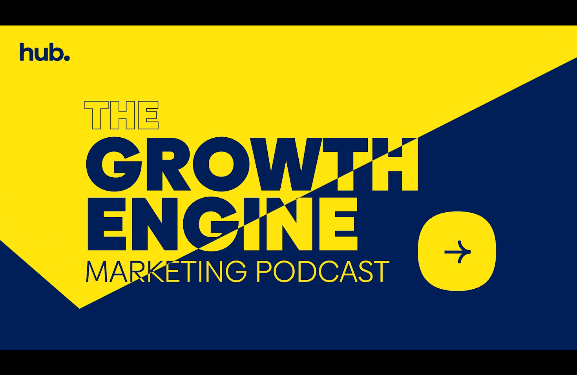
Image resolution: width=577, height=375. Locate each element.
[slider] (260, 366)
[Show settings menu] (526, 366)
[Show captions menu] (485, 366)
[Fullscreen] (567, 366)
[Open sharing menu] (546, 366)
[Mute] (505, 366)
